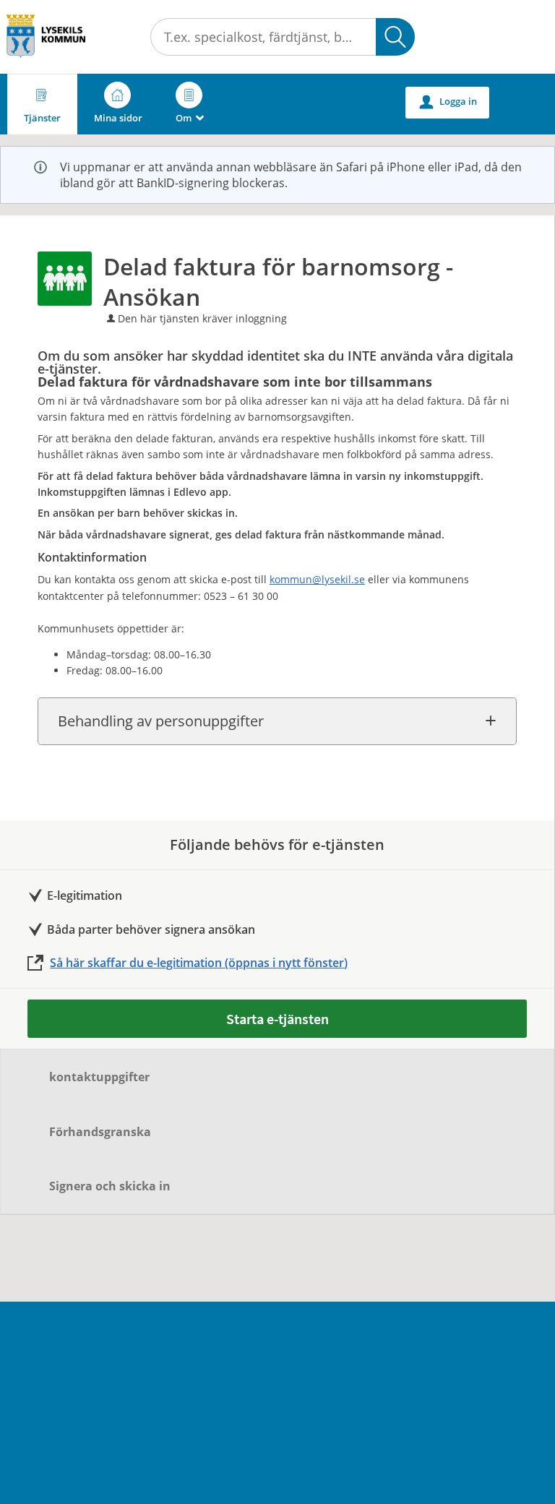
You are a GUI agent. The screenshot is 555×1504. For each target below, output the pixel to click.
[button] (395, 37)
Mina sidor (118, 117)
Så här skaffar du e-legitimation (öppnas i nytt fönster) (199, 963)
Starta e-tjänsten (277, 1019)
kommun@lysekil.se (317, 579)
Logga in (448, 101)
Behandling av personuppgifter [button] (161, 721)
